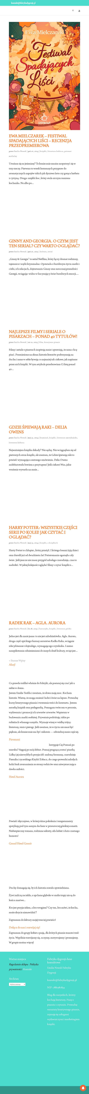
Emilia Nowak (20, 151)
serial (50, 252)
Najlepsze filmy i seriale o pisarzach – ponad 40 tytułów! (43, 334)
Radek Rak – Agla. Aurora (37, 622)
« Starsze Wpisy (17, 660)
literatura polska (64, 629)
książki (43, 151)
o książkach (53, 543)
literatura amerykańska (67, 438)
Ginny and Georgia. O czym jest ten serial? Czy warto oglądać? (44, 243)
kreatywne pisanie (52, 342)
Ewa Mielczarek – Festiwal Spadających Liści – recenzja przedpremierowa (40, 140)
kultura (43, 252)
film (41, 342)
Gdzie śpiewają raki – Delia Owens (38, 429)
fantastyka (43, 629)
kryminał (44, 438)
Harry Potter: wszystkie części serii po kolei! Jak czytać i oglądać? (43, 532)
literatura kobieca (55, 151)
